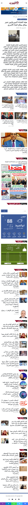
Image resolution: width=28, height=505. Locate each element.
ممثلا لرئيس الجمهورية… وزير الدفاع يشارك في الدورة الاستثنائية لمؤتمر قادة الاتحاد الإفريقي (7, 106)
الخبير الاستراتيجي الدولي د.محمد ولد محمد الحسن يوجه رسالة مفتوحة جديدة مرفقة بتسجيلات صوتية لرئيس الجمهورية (9, 302)
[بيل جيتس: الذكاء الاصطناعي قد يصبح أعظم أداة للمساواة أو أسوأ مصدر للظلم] (23, 376)
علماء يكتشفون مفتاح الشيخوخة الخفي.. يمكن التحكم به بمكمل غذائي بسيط (9, 479)
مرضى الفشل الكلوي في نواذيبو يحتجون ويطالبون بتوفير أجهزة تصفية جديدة (21, 106)
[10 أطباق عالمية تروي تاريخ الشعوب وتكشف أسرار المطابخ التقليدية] (23, 460)
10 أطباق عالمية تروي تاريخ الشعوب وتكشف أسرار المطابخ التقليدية (10, 461)
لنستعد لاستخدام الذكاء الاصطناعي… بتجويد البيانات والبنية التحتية (10, 394)
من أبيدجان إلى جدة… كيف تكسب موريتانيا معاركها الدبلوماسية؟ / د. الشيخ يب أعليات (19, 442)
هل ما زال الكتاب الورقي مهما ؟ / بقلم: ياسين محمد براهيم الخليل (9, 336)
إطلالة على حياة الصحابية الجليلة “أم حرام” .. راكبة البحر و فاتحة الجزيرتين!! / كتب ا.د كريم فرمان (9, 345)
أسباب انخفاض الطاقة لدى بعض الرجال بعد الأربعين (22, 121)
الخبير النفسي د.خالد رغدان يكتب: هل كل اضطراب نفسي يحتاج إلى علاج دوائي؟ (10, 275)
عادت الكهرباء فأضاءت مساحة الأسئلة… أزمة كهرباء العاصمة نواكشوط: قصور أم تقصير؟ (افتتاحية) (15, 150)
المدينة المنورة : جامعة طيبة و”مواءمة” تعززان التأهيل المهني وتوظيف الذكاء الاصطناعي (10, 385)
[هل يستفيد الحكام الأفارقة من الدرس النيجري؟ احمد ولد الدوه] (23, 292)
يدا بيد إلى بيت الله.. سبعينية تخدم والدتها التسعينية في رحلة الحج (10, 487)
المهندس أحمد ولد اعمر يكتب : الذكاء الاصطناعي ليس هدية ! (9, 410)
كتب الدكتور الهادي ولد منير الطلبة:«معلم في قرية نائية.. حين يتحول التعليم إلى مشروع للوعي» (10, 327)
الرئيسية (23, 16)
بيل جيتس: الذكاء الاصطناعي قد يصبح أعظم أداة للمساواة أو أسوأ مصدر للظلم (9, 375)
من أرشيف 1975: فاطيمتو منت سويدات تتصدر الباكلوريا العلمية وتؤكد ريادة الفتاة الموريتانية (10, 470)
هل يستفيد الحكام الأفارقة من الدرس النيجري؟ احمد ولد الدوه (10, 292)
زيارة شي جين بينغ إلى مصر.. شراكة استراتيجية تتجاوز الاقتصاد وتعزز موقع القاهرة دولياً (7, 122)
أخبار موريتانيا (16, 16)
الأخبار (19, 19)
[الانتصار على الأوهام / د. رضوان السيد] (23, 313)
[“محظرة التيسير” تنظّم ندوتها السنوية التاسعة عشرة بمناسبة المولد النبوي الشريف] (23, 363)
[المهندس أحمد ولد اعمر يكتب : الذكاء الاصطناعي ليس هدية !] (23, 411)
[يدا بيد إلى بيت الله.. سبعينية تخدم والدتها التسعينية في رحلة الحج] (23, 486)
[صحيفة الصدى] (14, 3)
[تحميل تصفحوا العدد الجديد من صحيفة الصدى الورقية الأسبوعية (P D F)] (14, 200)
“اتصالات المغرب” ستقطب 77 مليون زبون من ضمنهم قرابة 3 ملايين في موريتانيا (9, 402)
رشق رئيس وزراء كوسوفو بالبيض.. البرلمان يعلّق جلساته (10, 454)
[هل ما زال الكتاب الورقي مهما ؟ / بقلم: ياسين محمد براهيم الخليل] (23, 335)
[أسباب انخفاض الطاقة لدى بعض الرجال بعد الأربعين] (21, 115)
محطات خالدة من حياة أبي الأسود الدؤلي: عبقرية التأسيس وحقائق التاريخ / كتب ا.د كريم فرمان (10, 354)
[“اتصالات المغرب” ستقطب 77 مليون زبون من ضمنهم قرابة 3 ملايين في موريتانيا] (23, 403)
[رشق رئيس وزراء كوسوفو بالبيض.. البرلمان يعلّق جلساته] (23, 454)
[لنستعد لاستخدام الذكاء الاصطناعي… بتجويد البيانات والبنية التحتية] (23, 395)
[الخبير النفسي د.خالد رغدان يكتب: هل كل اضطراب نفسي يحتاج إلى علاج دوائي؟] (23, 274)
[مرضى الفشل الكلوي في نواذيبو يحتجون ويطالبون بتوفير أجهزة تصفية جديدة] (21, 99)
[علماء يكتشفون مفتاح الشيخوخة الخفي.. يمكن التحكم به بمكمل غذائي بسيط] (23, 478)
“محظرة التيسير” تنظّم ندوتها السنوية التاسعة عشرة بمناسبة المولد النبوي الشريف (9, 363)
